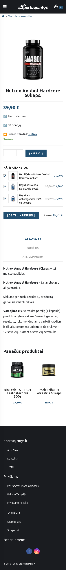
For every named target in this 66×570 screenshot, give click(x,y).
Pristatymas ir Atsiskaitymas (23, 486)
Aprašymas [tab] (33, 239)
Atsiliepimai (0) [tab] (33, 256)
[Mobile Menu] (5, 7)
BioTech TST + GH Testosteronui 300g (17, 393)
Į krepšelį (36, 153)
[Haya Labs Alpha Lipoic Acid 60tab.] (13, 186)
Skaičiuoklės (14, 521)
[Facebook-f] (29, 551)
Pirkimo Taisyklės (17, 494)
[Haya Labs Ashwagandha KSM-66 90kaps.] (13, 198)
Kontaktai (12, 458)
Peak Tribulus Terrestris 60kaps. (49, 391)
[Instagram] (37, 551)
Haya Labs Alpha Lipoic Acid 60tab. (29, 187)
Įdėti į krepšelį (21, 215)
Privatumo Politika (17, 502)
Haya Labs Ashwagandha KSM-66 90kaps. (30, 199)
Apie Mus (12, 450)
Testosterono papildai (20, 16)
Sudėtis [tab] (33, 248)
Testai (10, 467)
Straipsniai (13, 530)
